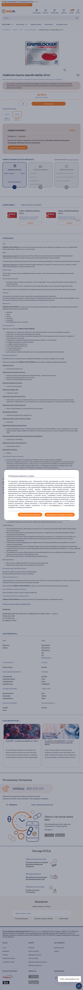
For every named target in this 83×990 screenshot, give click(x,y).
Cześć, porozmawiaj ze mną (69, 979)
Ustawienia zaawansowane (30, 515)
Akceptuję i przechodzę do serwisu (60, 515)
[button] (79, 986)
